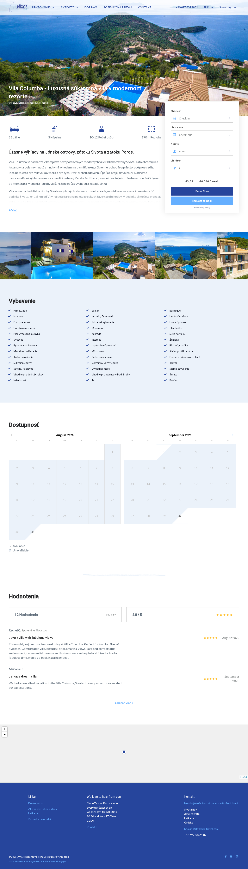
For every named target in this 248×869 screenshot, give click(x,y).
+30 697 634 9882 (187, 7)
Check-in (176, 111)
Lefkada (42, 102)
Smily (207, 207)
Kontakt (92, 827)
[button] (231, 435)
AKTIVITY (67, 7)
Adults (175, 144)
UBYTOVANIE (41, 7)
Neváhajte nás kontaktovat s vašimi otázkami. (211, 803)
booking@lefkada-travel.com (201, 828)
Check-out (177, 127)
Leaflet (243, 777)
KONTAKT (145, 7)
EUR (206, 7)
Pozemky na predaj (39, 819)
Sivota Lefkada (26, 102)
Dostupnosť (35, 803)
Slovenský (225, 7)
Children (176, 160)
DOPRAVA (91, 7)
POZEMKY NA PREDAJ (117, 7)
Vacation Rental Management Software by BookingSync (38, 861)
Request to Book (202, 200)
